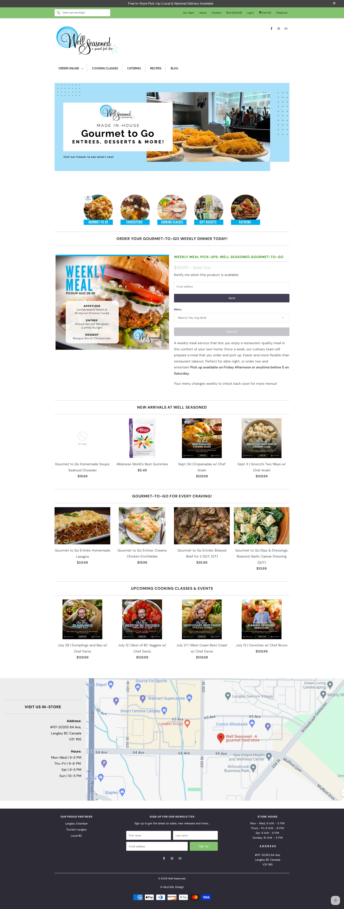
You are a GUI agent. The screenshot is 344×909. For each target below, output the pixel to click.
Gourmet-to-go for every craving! (172, 496)
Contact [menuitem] (216, 12)
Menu (178, 309)
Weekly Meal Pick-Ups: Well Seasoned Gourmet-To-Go (228, 257)
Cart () (266, 12)
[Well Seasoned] (172, 41)
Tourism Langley (76, 829)
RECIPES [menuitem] (155, 68)
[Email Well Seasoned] (285, 28)
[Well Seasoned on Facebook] (271, 28)
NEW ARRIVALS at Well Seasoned (172, 407)
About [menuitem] (203, 12)
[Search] (59, 12)
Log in (250, 12)
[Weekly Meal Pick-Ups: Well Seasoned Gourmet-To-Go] (112, 302)
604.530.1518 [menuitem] (234, 12)
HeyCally (168, 887)
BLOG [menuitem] (174, 68)
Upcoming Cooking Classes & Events (172, 588)
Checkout (281, 12)
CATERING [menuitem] (134, 68)
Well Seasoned (176, 878)
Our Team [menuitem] (188, 12)
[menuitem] (71, 68)
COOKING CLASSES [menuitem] (105, 68)
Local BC (76, 835)
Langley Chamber (76, 823)
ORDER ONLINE (69, 68)
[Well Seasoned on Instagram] (278, 28)
